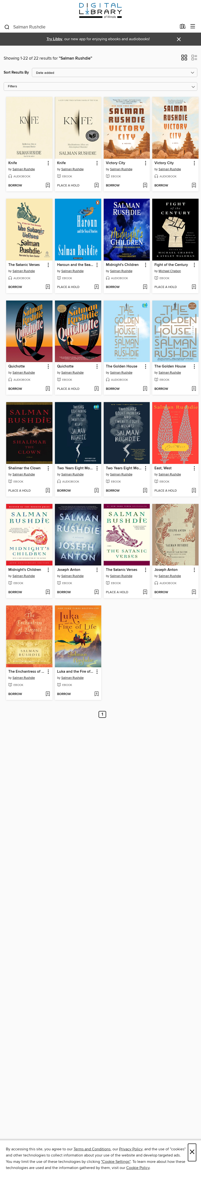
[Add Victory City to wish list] (145, 186)
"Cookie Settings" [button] (115, 1161)
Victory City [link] (115, 163)
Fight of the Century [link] (171, 265)
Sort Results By (16, 72)
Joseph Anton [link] (68, 570)
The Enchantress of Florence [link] (27, 672)
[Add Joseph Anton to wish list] (96, 592)
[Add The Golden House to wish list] (145, 389)
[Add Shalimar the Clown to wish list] (48, 491)
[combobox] (90, 27)
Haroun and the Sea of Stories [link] (75, 265)
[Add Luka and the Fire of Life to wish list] (96, 694)
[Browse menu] (192, 26)
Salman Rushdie (24, 169)
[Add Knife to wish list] (48, 186)
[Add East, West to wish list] (194, 491)
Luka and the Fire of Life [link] (75, 672)
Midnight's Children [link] (122, 265)
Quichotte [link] (16, 366)
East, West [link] (163, 468)
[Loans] (182, 27)
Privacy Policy (130, 1149)
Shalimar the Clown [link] (24, 468)
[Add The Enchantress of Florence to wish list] (48, 694)
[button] (184, 59)
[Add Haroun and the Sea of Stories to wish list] (96, 287)
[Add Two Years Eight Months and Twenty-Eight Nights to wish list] (96, 491)
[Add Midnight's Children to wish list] (145, 287)
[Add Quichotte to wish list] (48, 389)
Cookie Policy (138, 1167)
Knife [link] (12, 163)
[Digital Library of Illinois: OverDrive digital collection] (100, 10)
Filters (12, 86)
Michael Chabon (170, 271)
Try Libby (54, 39)
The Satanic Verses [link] (24, 265)
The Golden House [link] (121, 366)
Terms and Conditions (92, 1149)
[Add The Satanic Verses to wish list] (48, 287)
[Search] (7, 27)
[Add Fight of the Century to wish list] (194, 287)
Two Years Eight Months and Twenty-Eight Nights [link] (75, 468)
